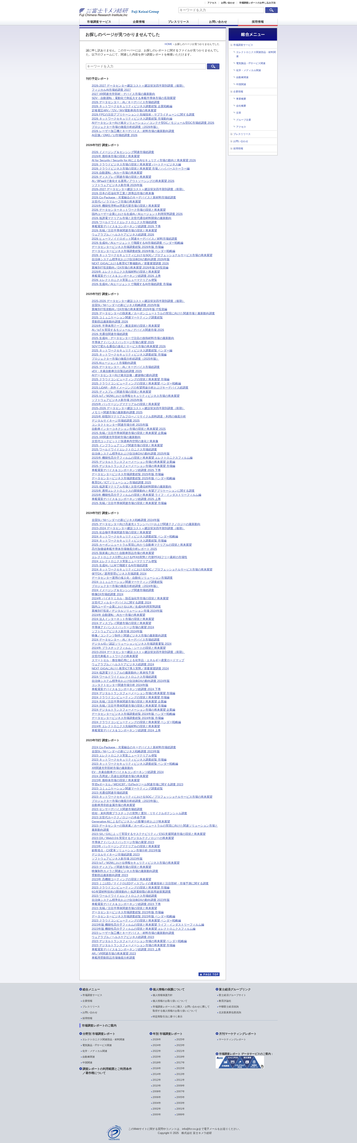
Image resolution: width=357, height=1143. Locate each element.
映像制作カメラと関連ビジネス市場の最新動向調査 (125, 871)
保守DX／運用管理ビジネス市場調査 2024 (119, 573)
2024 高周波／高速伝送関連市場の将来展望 (120, 776)
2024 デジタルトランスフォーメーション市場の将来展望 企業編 (133, 709)
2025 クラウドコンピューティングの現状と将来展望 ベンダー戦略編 (136, 383)
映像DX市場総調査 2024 (107, 594)
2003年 (180, 1103)
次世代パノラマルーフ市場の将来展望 (116, 201)
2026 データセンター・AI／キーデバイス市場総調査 (126, 102)
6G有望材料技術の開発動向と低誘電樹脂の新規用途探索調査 (131, 891)
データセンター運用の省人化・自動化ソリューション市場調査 (132, 577)
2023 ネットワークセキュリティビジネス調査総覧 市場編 (129, 759)
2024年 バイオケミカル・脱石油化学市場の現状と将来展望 (130, 598)
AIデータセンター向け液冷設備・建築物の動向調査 (125, 375)
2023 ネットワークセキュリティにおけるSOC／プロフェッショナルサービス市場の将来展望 (152, 796)
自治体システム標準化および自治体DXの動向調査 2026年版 (131, 259)
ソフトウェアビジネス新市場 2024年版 (117, 631)
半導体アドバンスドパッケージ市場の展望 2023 (123, 842)
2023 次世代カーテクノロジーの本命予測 (118, 817)
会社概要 (241, 105)
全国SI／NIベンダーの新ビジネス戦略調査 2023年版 (126, 751)
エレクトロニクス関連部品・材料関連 (103, 1039)
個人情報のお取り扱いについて (170, 1000)
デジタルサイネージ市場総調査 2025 (116, 420)
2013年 (180, 1074)
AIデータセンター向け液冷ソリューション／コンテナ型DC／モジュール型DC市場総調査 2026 (153, 122)
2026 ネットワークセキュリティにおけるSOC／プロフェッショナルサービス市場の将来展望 (152, 255)
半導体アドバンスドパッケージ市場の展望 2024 (123, 627)
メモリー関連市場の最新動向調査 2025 (117, 412)
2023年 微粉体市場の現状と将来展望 (116, 780)
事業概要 (241, 98)
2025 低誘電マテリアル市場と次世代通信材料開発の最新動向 (131, 486)
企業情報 (139, 21)
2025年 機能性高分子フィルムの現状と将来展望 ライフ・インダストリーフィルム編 (146, 494)
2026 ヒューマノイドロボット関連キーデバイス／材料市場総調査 (134, 238)
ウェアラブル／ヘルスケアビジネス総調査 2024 (123, 664)
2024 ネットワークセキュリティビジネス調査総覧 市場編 (129, 540)
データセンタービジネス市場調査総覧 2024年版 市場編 (128, 718)
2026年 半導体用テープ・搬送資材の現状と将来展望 (126, 325)
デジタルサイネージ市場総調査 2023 (116, 854)
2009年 (180, 1085)
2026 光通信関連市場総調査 (110, 334)
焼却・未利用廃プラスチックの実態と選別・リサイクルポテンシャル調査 (139, 813)
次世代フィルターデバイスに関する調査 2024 (121, 602)
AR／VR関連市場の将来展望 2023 (114, 953)
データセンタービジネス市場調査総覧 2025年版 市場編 (128, 474)
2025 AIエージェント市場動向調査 (114, 362)
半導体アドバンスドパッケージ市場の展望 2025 (123, 342)
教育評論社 (225, 1000)
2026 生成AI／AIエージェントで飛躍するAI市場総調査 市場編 (132, 284)
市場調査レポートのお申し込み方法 (257, 2)
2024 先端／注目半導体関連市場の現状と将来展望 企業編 (129, 701)
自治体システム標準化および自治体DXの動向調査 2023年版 (131, 899)
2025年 (180, 1039)
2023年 (180, 1045)
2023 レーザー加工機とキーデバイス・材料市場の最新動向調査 (133, 932)
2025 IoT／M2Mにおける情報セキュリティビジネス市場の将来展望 (136, 395)
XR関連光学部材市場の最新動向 (112, 767)
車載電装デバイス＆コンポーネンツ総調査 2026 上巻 (126, 275)
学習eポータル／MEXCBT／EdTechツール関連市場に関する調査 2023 (137, 784)
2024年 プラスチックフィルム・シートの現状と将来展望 (129, 647)
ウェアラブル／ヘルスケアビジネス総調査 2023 (123, 937)
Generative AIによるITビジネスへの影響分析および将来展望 (131, 821)
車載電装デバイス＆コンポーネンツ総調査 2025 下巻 (126, 470)
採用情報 (258, 21)
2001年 (180, 1108)
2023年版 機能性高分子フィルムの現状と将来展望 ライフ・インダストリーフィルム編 (148, 924)
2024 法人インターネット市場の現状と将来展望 (123, 619)
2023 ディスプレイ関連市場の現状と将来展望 (121, 866)
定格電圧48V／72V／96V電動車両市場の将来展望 (124, 110)
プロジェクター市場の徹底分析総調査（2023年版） (125, 800)
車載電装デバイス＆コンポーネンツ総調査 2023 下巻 (126, 904)
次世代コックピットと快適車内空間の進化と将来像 (125, 441)
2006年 (157, 1097)
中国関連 (241, 84)
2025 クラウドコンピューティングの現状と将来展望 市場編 (130, 379)
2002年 (157, 1108)
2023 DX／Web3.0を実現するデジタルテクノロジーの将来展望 (133, 838)
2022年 (157, 1051)
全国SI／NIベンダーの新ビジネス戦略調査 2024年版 (126, 520)
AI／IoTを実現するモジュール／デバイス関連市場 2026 (128, 329)
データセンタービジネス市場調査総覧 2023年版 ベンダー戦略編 (133, 916)
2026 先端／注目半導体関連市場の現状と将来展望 (124, 230)
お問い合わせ (228, 2)
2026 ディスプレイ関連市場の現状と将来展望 (121, 176)
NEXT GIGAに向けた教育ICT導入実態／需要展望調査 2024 (130, 668)
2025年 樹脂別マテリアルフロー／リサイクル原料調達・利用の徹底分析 (139, 416)
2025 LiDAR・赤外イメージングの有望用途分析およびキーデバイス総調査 (140, 387)
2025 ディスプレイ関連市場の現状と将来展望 (121, 391)
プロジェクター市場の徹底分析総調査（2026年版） (125, 126)
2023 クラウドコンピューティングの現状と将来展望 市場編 (130, 887)
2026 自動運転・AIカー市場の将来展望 (117, 172)
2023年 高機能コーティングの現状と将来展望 (121, 879)
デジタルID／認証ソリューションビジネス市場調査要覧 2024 (131, 643)
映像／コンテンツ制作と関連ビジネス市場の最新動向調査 (129, 635)
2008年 (157, 1091)
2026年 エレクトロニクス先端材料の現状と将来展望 (126, 271)
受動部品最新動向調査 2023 (110, 875)
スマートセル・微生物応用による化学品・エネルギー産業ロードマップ (138, 660)
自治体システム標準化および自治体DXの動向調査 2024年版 (131, 680)
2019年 (180, 1056)
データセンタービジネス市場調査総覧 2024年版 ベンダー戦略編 (133, 713)
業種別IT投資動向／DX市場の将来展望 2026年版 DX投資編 (130, 267)
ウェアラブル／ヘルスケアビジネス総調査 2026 (123, 234)
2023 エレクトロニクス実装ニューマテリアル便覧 (124, 755)
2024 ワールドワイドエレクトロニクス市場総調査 (124, 676)
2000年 (157, 1114)
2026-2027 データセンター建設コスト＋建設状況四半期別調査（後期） (138, 85)
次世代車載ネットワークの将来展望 (115, 656)
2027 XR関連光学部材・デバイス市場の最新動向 (123, 93)
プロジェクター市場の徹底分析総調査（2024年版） (125, 586)
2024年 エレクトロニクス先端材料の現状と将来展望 (126, 726)
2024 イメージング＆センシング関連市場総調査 (123, 590)
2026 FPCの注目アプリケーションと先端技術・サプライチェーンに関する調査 (143, 114)
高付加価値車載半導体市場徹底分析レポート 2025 (124, 548)
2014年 (157, 1074)
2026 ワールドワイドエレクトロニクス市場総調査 (124, 222)
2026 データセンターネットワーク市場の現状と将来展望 (129, 209)
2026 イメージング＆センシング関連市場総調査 (123, 152)
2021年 (180, 1051)
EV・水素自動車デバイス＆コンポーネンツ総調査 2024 (128, 772)
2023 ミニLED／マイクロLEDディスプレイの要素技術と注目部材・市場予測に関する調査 (150, 883)
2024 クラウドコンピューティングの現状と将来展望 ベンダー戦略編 (136, 722)
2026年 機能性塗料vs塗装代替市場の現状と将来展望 (126, 205)
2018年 (157, 1062)
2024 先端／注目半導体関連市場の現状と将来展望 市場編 (129, 705)
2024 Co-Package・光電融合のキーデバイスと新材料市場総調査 (134, 747)
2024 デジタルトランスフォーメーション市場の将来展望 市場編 (133, 693)
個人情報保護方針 (163, 995)
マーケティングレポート (232, 1039)
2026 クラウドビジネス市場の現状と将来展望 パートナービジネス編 (136, 164)
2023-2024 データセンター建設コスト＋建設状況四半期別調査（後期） (138, 528)
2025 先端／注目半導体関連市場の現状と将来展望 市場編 (129, 503)
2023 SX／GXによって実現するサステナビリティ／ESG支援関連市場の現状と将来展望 (149, 833)
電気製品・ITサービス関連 (250, 63)
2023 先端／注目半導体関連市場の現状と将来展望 (124, 908)
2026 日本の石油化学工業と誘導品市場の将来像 (123, 193)
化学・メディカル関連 (248, 70)
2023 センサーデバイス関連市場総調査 (117, 809)
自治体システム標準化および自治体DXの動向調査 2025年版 (131, 453)
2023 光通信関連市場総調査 (110, 792)
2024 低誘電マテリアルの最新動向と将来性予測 (123, 672)
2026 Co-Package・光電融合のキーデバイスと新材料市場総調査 (134, 197)
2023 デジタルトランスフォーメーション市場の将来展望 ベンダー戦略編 (139, 941)
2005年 (180, 1097)
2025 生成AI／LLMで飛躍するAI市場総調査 (120, 565)
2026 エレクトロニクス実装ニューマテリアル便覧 (124, 280)
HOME (168, 44)
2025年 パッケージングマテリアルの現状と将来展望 (126, 404)
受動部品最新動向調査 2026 (110, 321)
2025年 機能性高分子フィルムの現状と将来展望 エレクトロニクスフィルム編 (142, 457)
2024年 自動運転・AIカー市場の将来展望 (118, 614)
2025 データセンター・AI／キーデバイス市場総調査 (126, 367)
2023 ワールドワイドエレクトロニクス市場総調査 (124, 895)
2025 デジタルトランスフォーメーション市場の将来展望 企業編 (133, 461)
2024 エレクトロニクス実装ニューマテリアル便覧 (124, 561)
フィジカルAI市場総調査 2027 (111, 89)
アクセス (212, 2)
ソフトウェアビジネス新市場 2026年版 (117, 185)
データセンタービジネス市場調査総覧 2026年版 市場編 (128, 247)
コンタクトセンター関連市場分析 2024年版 (120, 685)
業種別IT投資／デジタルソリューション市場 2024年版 (127, 610)
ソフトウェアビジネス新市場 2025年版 (117, 400)
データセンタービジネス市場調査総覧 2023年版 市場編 (128, 912)
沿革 (238, 112)
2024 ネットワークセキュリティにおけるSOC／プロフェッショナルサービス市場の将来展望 (152, 569)
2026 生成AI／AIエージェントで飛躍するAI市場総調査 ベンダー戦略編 (137, 242)
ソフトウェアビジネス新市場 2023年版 (117, 858)
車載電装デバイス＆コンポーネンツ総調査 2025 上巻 (126, 499)
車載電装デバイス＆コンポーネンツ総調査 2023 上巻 (126, 949)
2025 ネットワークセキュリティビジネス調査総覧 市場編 (129, 354)
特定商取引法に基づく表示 (167, 1016)
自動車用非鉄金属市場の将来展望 (113, 805)
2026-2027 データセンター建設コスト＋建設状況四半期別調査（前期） (138, 189)
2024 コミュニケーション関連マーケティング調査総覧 (127, 581)
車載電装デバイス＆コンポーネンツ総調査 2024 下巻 (126, 689)
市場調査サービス (99, 21)
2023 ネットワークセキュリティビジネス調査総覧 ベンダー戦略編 (135, 763)
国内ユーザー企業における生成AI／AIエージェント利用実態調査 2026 (137, 214)
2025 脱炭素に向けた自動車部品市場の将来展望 (123, 553)
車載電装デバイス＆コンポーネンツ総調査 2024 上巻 (126, 730)
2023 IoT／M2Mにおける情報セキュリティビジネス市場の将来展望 (136, 862)
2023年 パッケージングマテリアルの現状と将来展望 (126, 846)
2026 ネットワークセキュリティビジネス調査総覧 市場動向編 (132, 118)
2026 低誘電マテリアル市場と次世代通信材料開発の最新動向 (131, 218)
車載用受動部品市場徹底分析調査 (113, 957)
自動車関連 (242, 77)
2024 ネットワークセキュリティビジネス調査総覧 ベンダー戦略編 (135, 536)
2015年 (180, 1068)
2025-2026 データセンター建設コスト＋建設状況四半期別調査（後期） (138, 301)
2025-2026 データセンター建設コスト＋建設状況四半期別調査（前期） (138, 408)
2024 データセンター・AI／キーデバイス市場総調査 (126, 639)
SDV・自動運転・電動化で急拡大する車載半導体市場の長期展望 (134, 98)
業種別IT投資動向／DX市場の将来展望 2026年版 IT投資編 (129, 309)
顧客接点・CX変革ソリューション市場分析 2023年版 (126, 850)
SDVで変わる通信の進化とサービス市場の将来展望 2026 (129, 346)
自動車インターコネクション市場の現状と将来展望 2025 (129, 428)
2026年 (157, 1039)
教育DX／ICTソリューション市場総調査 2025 (121, 482)
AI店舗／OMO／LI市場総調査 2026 (114, 135)
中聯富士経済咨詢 (229, 1006)
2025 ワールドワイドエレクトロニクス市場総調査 (124, 449)
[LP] (240, 1067)
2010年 (157, 1085)
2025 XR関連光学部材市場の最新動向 (116, 437)
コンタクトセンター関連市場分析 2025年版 (120, 424)
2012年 (157, 1079)
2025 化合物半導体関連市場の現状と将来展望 (121, 532)
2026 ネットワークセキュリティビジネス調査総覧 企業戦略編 (132, 106)
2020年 (157, 1056)
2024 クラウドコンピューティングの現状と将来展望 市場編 (130, 697)
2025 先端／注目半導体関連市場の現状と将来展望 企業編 (129, 433)
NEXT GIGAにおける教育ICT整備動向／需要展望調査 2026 (130, 263)
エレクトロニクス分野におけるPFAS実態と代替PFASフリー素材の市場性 (139, 557)
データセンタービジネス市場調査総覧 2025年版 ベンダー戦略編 (133, 478)
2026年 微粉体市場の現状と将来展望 (116, 156)
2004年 (157, 1103)
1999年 (180, 1114)
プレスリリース (178, 21)
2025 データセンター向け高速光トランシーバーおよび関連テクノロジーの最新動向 (146, 524)
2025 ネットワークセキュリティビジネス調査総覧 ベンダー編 (132, 350)
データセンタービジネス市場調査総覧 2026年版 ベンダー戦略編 (133, 251)
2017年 (180, 1062)
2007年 (180, 1091)
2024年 (157, 1045)
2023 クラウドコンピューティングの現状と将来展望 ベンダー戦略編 (136, 920)
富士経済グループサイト (232, 995)
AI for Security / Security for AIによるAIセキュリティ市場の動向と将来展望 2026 (144, 160)
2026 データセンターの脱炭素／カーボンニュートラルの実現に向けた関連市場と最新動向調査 (153, 313)
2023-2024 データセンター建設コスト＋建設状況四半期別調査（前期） (138, 652)
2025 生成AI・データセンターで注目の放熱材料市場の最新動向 (133, 338)
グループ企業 (243, 119)
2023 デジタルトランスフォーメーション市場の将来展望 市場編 (133, 945)
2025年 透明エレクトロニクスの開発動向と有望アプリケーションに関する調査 (143, 490)
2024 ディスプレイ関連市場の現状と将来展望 (121, 623)
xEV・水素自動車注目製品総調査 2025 (117, 371)
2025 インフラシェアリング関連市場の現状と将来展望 (127, 445)
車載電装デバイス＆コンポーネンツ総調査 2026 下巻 (126, 226)
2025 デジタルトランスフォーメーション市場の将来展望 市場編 (133, 466)
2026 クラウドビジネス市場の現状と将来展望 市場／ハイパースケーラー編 (141, 168)
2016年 (157, 1068)
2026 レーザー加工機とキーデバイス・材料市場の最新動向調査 (133, 131)
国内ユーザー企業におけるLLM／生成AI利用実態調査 (126, 606)
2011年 (180, 1079)
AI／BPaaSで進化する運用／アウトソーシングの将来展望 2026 (133, 181)
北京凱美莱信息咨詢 (230, 1012)
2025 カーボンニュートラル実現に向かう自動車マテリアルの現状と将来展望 (142, 544)
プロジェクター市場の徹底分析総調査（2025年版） (125, 358)
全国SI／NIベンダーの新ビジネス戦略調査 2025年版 (126, 305)
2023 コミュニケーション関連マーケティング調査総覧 (127, 788)
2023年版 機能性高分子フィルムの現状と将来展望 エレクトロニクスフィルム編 (143, 928)
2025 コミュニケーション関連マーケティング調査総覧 (127, 317)
